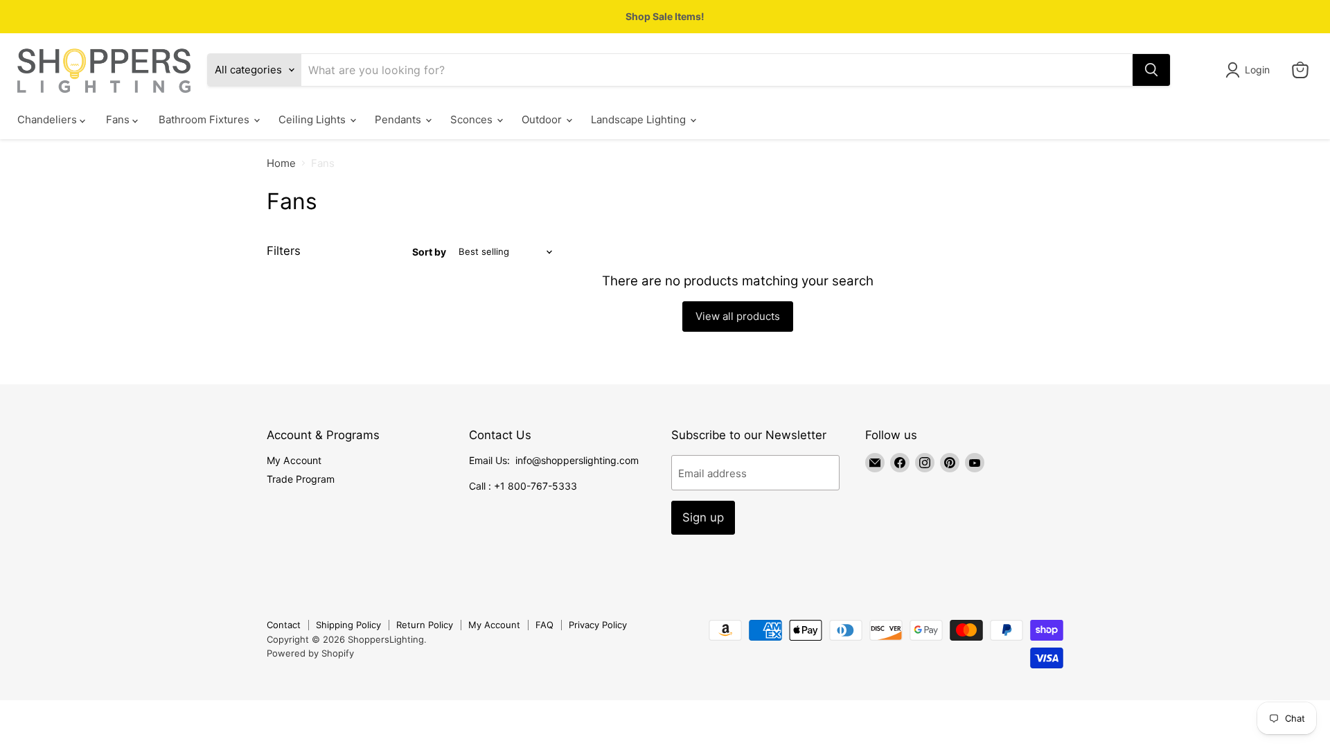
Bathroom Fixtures (205, 119)
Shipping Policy (348, 624)
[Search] (1151, 70)
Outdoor (543, 119)
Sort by (429, 252)
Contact (284, 624)
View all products (737, 316)
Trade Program (301, 479)
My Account (294, 460)
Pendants (399, 119)
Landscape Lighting (640, 119)
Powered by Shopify (310, 653)
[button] (1250, 70)
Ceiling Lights (313, 119)
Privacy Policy (598, 624)
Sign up (703, 517)
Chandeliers (48, 119)
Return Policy (424, 624)
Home (281, 163)
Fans (119, 119)
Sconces (472, 119)
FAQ (544, 624)
